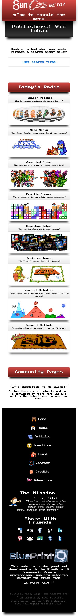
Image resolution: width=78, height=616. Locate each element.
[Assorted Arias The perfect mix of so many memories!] (39, 190)
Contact (42, 463)
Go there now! (38, 583)
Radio (42, 428)
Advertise (42, 480)
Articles (42, 437)
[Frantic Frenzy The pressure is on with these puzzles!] (39, 222)
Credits (42, 472)
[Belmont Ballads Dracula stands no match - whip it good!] (39, 353)
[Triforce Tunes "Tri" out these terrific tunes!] (39, 286)
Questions (42, 445)
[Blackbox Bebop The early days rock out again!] (39, 254)
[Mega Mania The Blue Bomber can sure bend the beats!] (39, 158)
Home (41, 419)
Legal (42, 454)
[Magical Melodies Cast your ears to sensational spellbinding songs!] (39, 321)
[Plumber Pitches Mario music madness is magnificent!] (39, 126)
